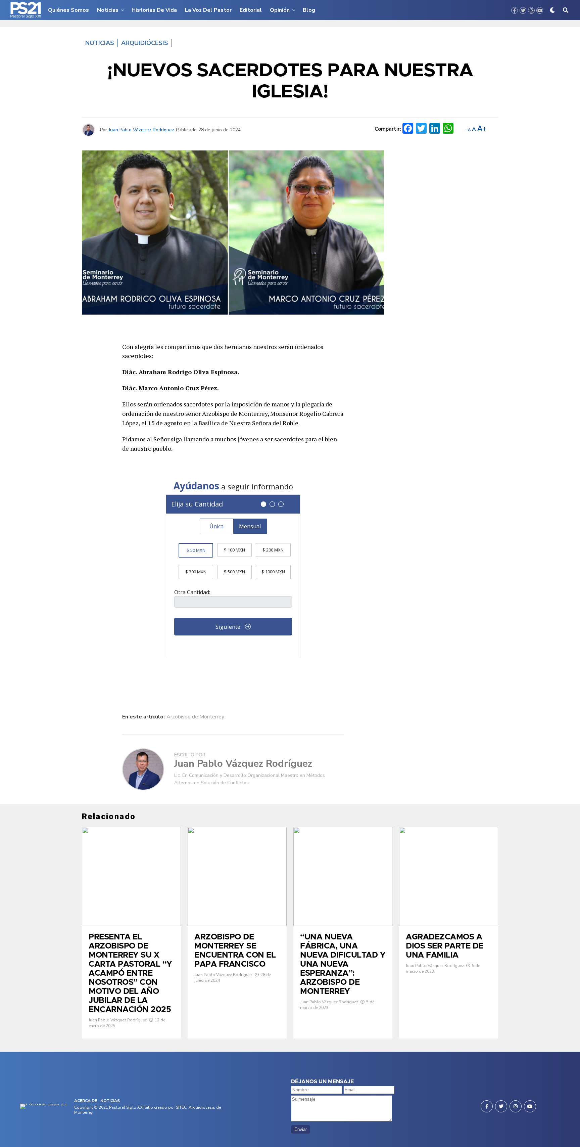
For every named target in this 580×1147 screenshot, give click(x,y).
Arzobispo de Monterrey (195, 716)
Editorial (251, 10)
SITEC (181, 1107)
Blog (309, 10)
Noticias (107, 10)
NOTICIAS (110, 1100)
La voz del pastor (208, 10)
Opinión (280, 10)
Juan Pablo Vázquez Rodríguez (141, 130)
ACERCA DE (85, 1100)
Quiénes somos (68, 10)
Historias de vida (154, 10)
